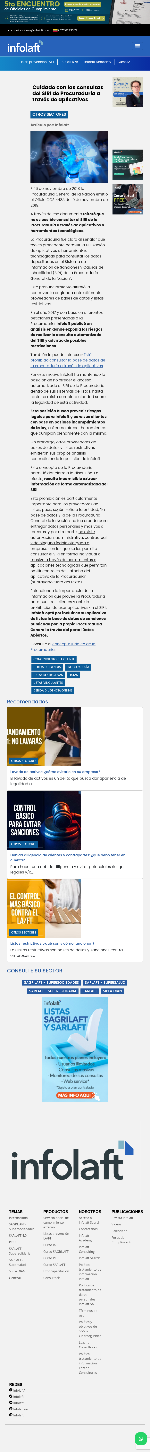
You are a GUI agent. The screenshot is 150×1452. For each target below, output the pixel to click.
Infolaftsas (21, 1409)
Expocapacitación (56, 1271)
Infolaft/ (19, 1390)
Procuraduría (78, 667)
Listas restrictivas (48, 675)
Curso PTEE (51, 1258)
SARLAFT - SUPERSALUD (105, 983)
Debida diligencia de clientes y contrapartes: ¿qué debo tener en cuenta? (68, 858)
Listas (73, 675)
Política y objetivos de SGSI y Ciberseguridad (90, 1329)
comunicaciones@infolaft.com (29, 30)
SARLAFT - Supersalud (17, 1262)
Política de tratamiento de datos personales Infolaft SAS (90, 1294)
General (15, 1278)
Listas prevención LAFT (37, 62)
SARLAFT (89, 991)
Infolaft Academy (97, 62)
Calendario (120, 1231)
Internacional (19, 1218)
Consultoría (52, 1278)
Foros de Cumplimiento (122, 1239)
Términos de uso (88, 1313)
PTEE (12, 1242)
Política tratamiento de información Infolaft (90, 1272)
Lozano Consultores (88, 1344)
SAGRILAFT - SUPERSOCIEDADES (51, 983)
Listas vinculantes (48, 682)
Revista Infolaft (122, 1218)
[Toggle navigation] (137, 46)
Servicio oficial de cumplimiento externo (56, 1222)
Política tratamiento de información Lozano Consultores (90, 1363)
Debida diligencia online (52, 690)
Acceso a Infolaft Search (89, 1220)
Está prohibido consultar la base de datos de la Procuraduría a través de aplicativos (67, 360)
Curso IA (124, 62)
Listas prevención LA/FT (56, 1235)
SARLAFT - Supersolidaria (19, 1251)
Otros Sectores (49, 115)
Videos (116, 1224)
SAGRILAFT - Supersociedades (21, 1226)
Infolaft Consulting (87, 1249)
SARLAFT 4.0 (18, 1235)
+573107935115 (67, 30)
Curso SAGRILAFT (56, 1251)
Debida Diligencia (47, 667)
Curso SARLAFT (54, 1265)
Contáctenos (88, 1229)
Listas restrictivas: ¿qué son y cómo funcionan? (52, 943)
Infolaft (18, 1397)
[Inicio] (40, 46)
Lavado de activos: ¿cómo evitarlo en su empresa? (55, 772)
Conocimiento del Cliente (54, 659)
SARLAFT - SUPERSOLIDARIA (53, 991)
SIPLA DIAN (112, 991)
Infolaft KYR (69, 62)
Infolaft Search (89, 1258)
